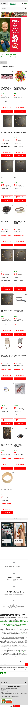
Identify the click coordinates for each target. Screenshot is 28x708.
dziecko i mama (20, 623)
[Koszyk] (25, 4)
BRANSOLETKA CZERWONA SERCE (20, 356)
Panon (2, 494)
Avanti (2, 137)
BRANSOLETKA (4, 400)
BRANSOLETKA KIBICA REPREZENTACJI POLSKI (19, 401)
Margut (15, 316)
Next (26, 15)
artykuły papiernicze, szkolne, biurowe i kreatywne (14, 622)
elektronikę (8, 624)
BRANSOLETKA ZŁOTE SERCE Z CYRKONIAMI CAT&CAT (7, 356)
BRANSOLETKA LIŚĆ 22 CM (20, 132)
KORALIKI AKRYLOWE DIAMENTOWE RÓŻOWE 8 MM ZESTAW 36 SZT (6, 88)
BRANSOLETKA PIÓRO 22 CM (19, 177)
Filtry (4, 62)
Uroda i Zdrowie (18, 540)
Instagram (5, 673)
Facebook (1, 673)
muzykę (13, 625)
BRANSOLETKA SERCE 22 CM (6, 133)
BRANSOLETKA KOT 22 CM (6, 266)
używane (25, 652)
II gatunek (17, 652)
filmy (19, 625)
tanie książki (21, 620)
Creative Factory (4, 227)
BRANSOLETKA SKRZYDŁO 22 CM (6, 177)
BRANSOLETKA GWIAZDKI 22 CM (6, 445)
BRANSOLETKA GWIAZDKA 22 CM (19, 267)
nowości (22, 633)
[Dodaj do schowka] (11, 71)
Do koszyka (7, 107)
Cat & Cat (16, 227)
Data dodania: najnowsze (14, 67)
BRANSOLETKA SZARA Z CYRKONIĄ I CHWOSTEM (19, 311)
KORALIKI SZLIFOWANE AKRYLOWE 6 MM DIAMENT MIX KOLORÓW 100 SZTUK (20, 88)
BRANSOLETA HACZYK (6, 221)
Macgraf (16, 405)
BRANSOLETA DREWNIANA (6, 489)
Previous (2, 15)
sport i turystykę (15, 624)
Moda (3, 540)
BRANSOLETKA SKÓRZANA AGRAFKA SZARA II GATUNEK (19, 222)
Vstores (2, 93)
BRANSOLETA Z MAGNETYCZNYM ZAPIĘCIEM (18, 445)
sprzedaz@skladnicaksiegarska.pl (10, 696)
